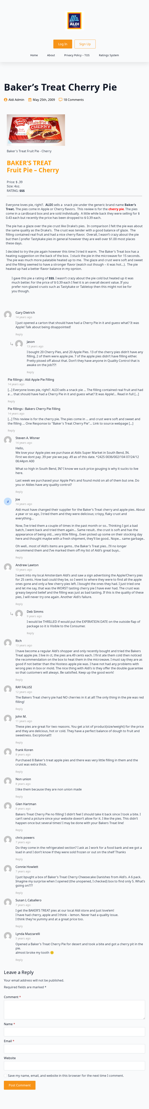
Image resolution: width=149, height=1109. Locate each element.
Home (34, 55)
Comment (12, 997)
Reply (19, 334)
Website (10, 1058)
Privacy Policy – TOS (77, 55)
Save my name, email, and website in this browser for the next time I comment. (66, 1075)
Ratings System (109, 55)
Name (9, 1024)
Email (9, 1041)
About (51, 55)
